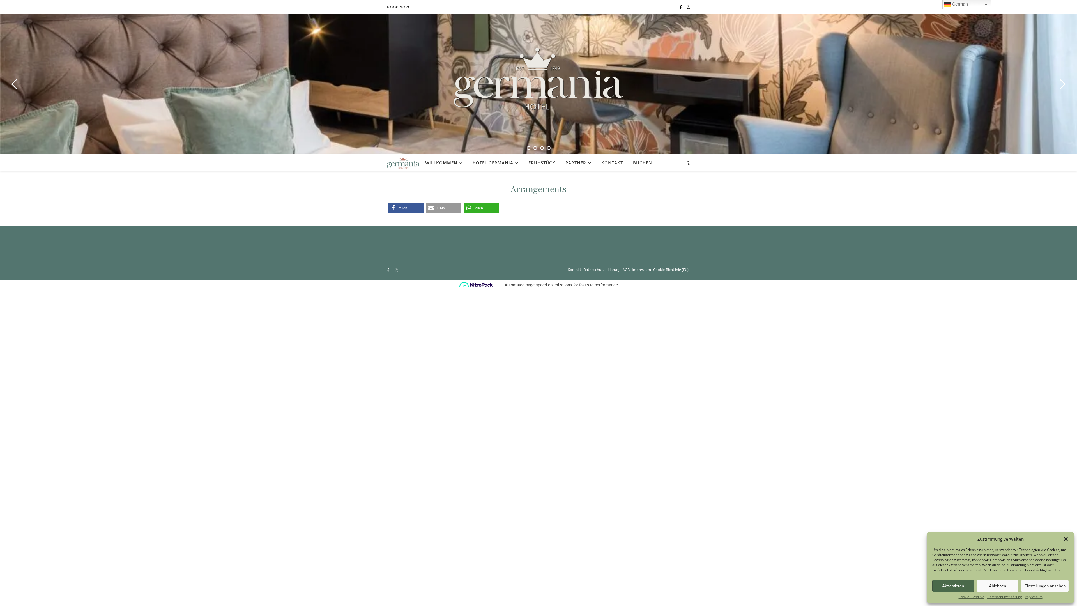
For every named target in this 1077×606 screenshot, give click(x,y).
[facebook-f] (681, 7)
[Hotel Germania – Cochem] (538, 79)
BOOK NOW (398, 7)
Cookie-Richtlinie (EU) (671, 269)
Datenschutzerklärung (1004, 597)
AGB (626, 269)
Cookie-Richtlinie (971, 597)
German (959, 4)
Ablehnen (997, 586)
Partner (575, 163)
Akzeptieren (953, 586)
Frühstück (541, 163)
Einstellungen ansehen (1045, 586)
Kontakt (612, 163)
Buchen (642, 163)
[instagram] (688, 7)
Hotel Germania (493, 163)
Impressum (1034, 597)
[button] (1066, 539)
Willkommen (441, 163)
